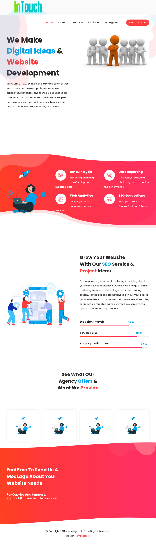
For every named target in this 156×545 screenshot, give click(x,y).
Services (78, 22)
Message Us (110, 22)
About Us (63, 22)
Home (50, 22)
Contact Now (137, 22)
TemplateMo (82, 535)
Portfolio (93, 22)
